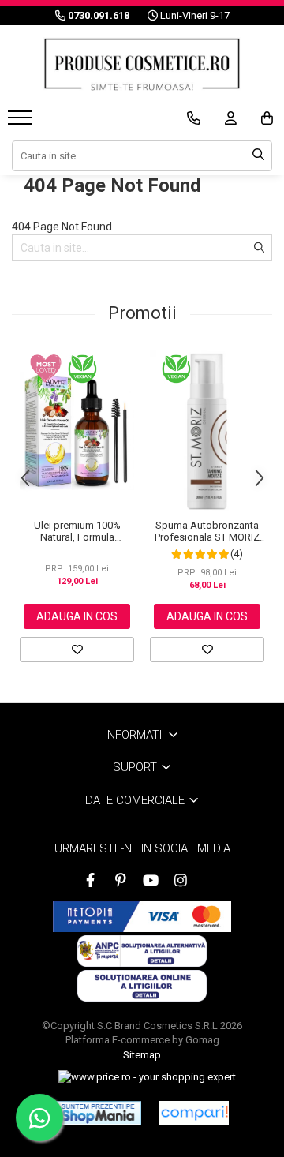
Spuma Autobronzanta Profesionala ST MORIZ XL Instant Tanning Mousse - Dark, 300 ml (207, 531)
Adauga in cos (77, 616)
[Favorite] (77, 649)
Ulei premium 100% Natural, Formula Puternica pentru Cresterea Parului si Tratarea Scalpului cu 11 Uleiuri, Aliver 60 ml (77, 531)
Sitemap (142, 1055)
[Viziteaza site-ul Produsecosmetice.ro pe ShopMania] (98, 1113)
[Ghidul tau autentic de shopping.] (194, 1113)
